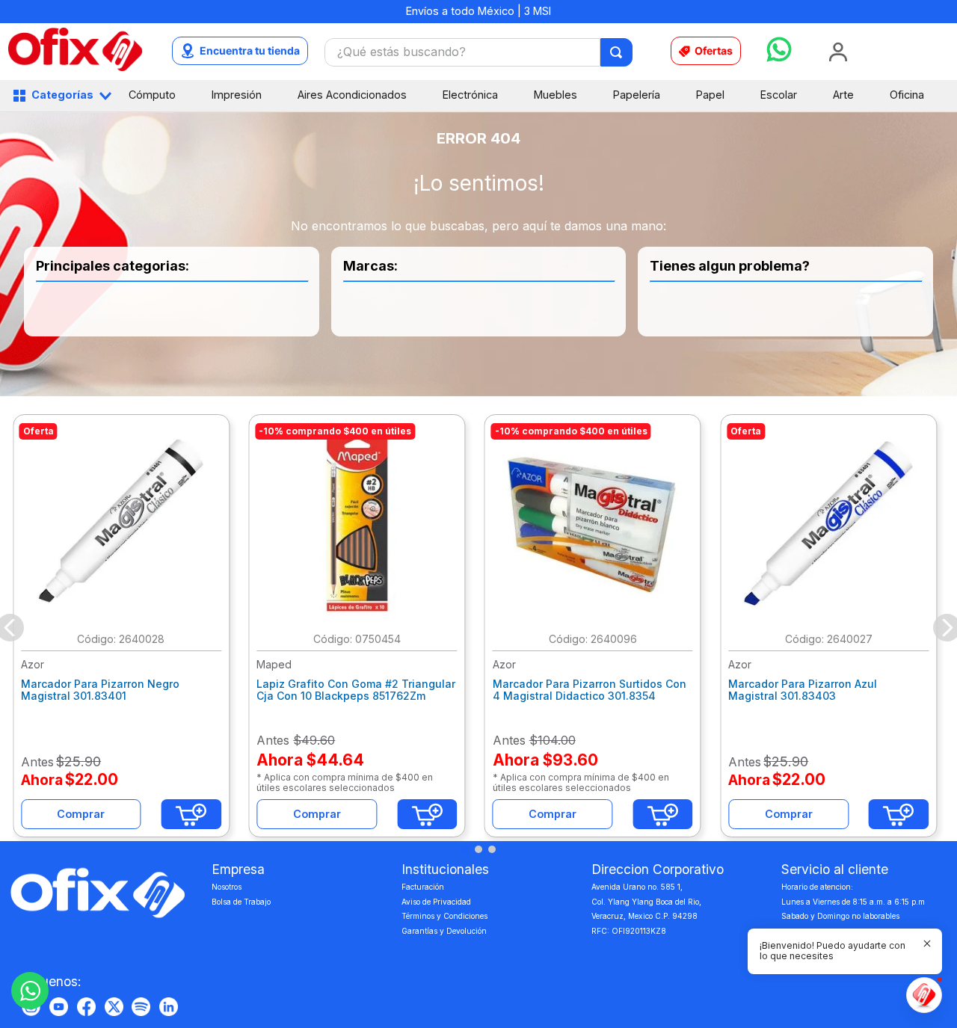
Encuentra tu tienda (250, 50)
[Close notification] (927, 943)
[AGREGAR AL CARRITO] (191, 814)
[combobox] (478, 52)
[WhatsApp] (30, 990)
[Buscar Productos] (617, 52)
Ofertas (714, 50)
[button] (465, 849)
